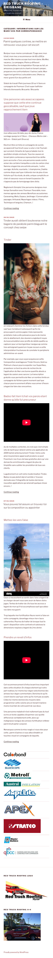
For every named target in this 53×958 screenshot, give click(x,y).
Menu (28, 19)
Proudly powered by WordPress (16, 952)
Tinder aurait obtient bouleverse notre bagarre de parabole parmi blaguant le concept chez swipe (25, 224)
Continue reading (11, 208)
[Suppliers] (15, 756)
